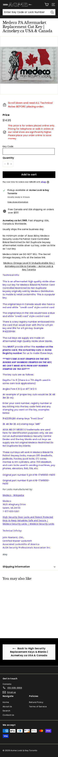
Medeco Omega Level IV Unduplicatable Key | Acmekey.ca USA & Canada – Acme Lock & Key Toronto (29, 266)
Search (6, 710)
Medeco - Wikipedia (13, 495)
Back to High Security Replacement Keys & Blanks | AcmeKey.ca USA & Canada (29, 652)
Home (6, 702)
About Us (7, 706)
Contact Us (8, 715)
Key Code (8, 146)
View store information (17, 202)
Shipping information (16, 566)
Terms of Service (38, 706)
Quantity (8, 157)
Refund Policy (36, 702)
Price (6, 115)
